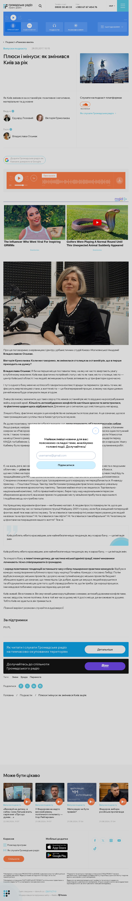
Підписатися (66, 465)
